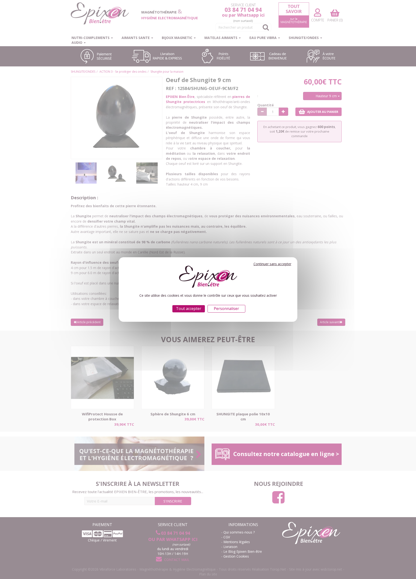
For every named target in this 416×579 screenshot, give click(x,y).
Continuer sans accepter (272, 264)
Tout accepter (188, 308)
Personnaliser (226, 308)
